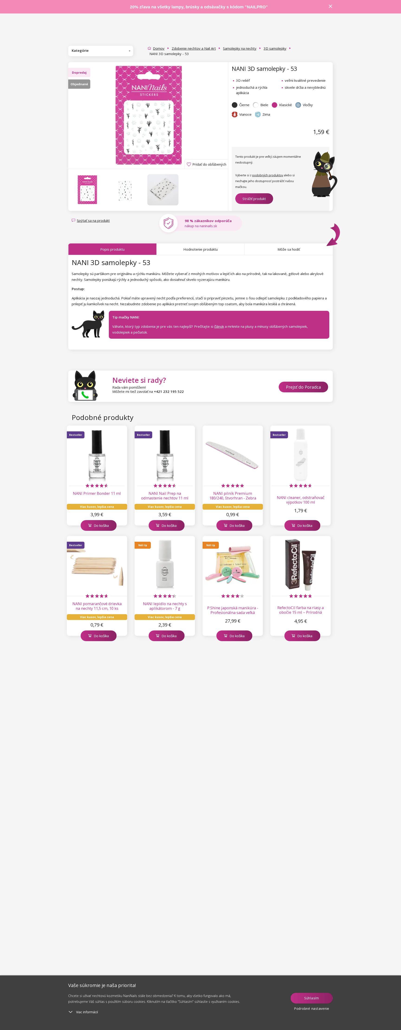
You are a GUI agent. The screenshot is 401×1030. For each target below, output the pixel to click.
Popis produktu (112, 249)
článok (219, 326)
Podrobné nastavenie (311, 1008)
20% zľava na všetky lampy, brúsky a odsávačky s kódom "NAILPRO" (199, 7)
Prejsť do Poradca (303, 387)
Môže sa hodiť (289, 249)
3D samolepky (275, 48)
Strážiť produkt (254, 198)
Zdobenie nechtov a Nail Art (194, 48)
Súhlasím (311, 998)
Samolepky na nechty (239, 48)
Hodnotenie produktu (200, 249)
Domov (159, 48)
